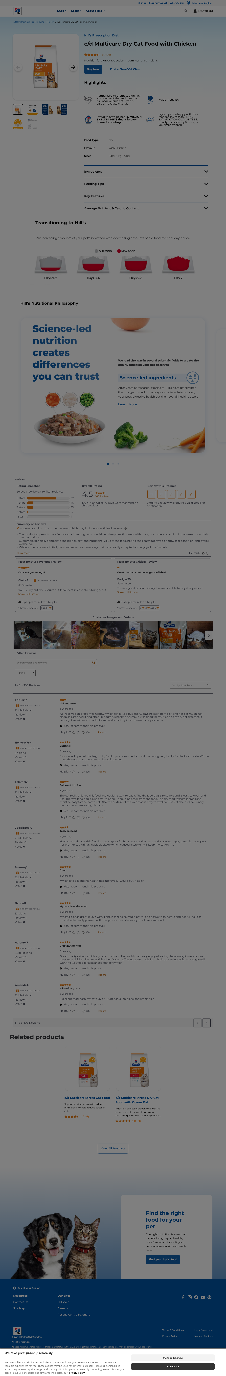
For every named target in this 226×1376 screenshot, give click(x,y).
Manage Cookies (173, 1357)
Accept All (173, 1366)
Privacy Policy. (77, 1372)
